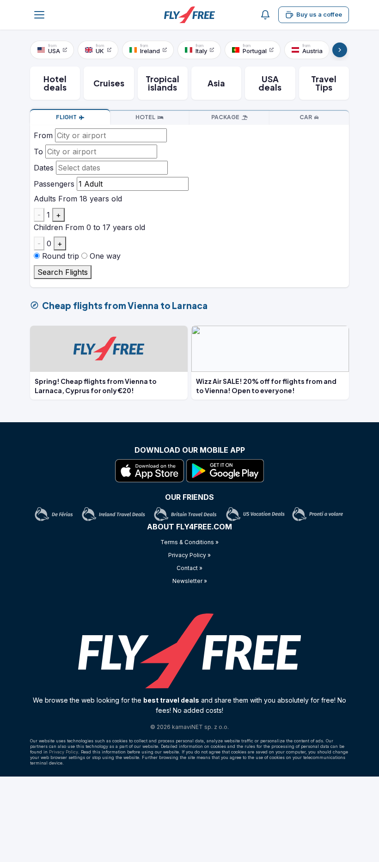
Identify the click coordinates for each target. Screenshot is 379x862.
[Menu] (39, 15)
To (38, 151)
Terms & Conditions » (189, 542)
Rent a (306, 117)
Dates (44, 167)
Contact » (189, 568)
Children (48, 227)
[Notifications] (265, 15)
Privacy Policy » (189, 555)
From (43, 135)
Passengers (54, 183)
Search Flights (62, 272)
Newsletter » (189, 580)
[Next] (339, 49)
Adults (45, 198)
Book (66, 117)
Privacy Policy (63, 751)
